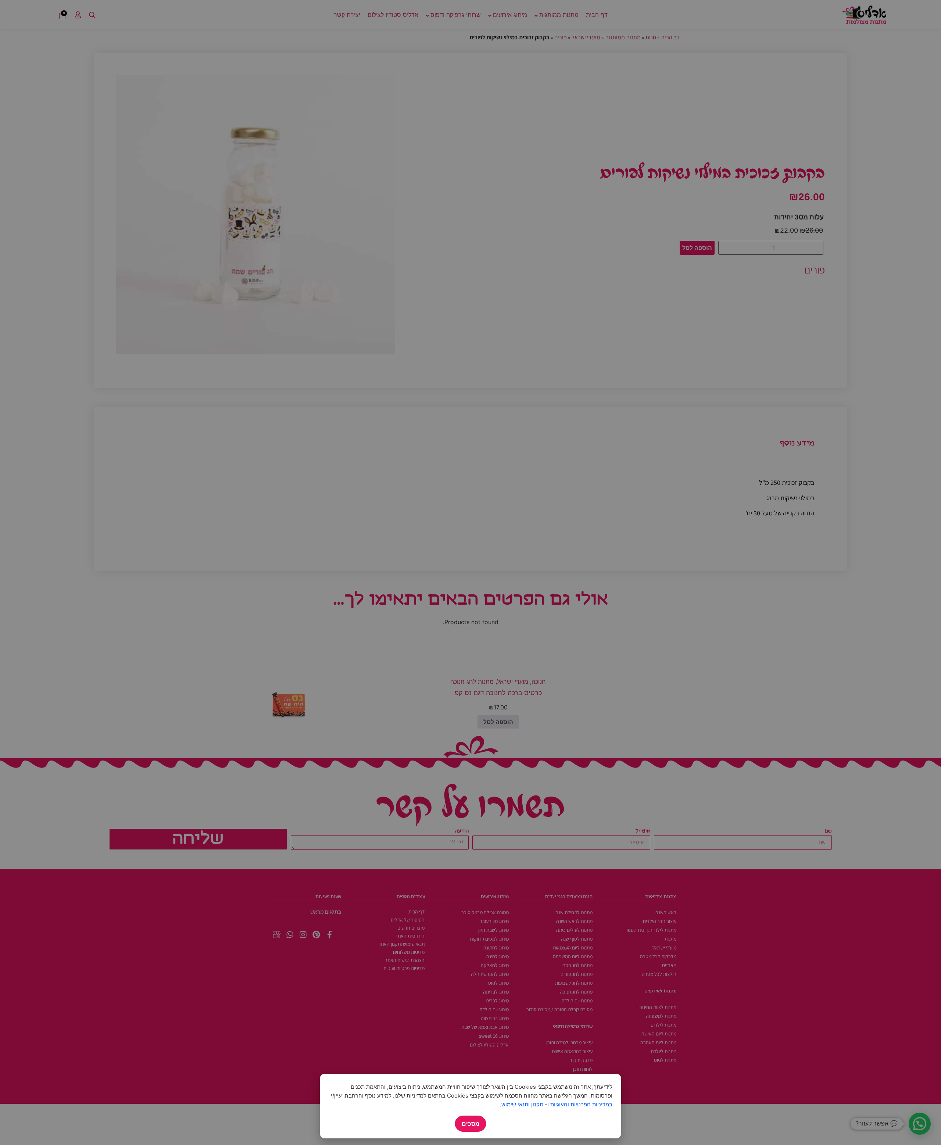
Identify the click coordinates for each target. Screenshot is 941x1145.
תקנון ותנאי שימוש (522, 1104)
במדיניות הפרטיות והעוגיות (581, 1104)
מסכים (471, 1123)
